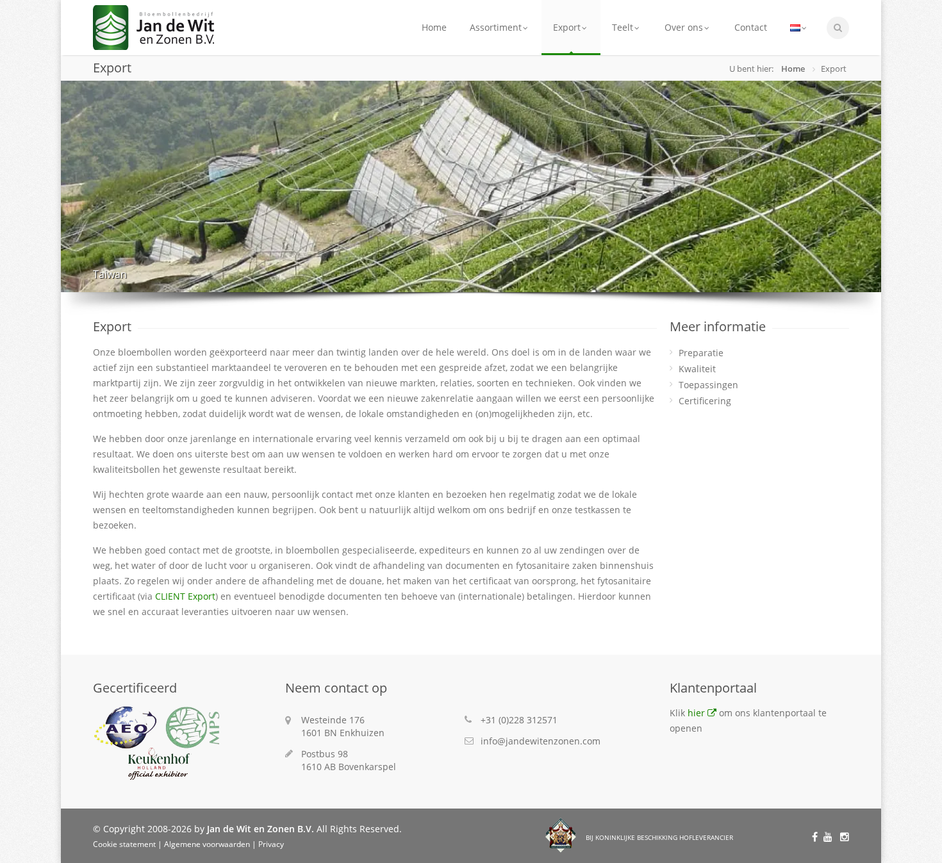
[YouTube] (830, 835)
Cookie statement (124, 844)
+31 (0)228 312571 (519, 720)
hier (696, 713)
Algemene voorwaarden (207, 844)
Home (434, 27)
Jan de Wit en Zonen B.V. (260, 829)
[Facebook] (816, 835)
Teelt (622, 27)
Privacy (271, 844)
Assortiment (496, 27)
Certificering (705, 401)
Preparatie (701, 353)
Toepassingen (708, 385)
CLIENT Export (185, 596)
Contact (750, 27)
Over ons (684, 27)
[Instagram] (843, 835)
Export (567, 27)
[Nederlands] (799, 27)
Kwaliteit (697, 369)
